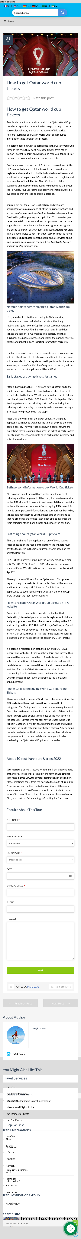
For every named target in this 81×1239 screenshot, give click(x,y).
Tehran (9, 1145)
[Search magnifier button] (62, 12)
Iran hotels (11, 1100)
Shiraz (9, 1139)
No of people (14, 836)
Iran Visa (10, 1087)
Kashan (10, 1159)
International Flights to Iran (20, 1107)
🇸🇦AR (45, 6)
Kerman (10, 1165)
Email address (16, 885)
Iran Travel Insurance (17, 1093)
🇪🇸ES (25, 6)
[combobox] (40, 876)
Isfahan (10, 1152)
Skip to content (7, 1)
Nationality (14, 853)
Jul (8, 41)
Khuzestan (11, 1185)
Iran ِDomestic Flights (17, 1113)
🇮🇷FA (54, 6)
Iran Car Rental (14, 1120)
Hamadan (11, 1178)
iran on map (12, 1192)
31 (8, 38)
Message (11, 918)
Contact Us (12, 1204)
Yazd (8, 1172)
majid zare (33, 987)
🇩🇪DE (35, 6)
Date (9, 869)
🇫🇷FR (7, 6)
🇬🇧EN (16, 6)
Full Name (13, 820)
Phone (10, 902)
